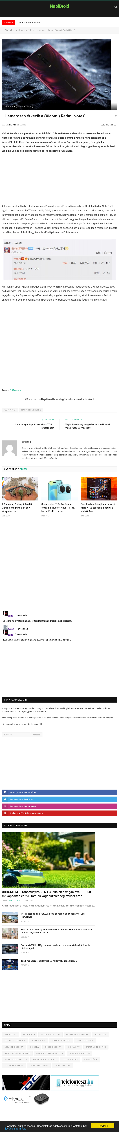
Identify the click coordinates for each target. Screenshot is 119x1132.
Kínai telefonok (85, 1041)
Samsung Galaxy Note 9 (17, 1053)
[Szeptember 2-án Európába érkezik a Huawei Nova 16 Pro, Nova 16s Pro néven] (59, 488)
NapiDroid (59, 6)
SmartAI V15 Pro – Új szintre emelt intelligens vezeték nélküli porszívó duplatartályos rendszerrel (56, 931)
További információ (15, 1128)
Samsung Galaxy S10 (16, 1059)
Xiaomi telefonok (38, 1066)
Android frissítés (50, 1035)
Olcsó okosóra (53, 1047)
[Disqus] (59, 565)
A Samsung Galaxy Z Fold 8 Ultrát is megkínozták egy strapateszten (17, 508)
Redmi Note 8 (10, 410)
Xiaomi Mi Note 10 (14, 1066)
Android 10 (29, 1035)
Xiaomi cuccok (70, 1059)
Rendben (103, 1126)
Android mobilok (109, 125)
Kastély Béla (15, 901)
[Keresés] (116, 6)
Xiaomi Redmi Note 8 (31, 410)
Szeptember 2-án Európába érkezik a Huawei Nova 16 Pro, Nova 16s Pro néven (58, 508)
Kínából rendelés (61, 1041)
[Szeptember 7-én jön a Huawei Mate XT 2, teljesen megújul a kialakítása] (99, 488)
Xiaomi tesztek (62, 1066)
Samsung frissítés (96, 1047)
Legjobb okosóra (14, 1047)
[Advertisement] (59, 179)
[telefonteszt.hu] (75, 1090)
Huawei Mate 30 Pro (15, 1041)
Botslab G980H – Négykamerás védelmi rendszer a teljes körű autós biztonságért (55, 947)
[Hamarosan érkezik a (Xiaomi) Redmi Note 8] (59, 75)
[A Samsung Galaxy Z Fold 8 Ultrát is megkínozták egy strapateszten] (20, 488)
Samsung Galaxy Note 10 (49, 1053)
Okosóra (34, 1047)
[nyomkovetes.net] (27, 1106)
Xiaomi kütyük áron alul (28, 22)
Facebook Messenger (77, 1035)
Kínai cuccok (38, 1041)
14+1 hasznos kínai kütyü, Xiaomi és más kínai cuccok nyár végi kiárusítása (53, 915)
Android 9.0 (11, 1035)
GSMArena (15, 390)
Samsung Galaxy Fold (44, 1059)
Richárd (13, 125)
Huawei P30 (100, 1035)
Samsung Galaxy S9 (79, 1053)
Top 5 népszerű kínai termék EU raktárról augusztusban (49, 961)
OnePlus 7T (74, 1047)
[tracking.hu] (26, 1090)
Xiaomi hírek (90, 1059)
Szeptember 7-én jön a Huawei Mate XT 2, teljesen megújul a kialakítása (98, 508)
